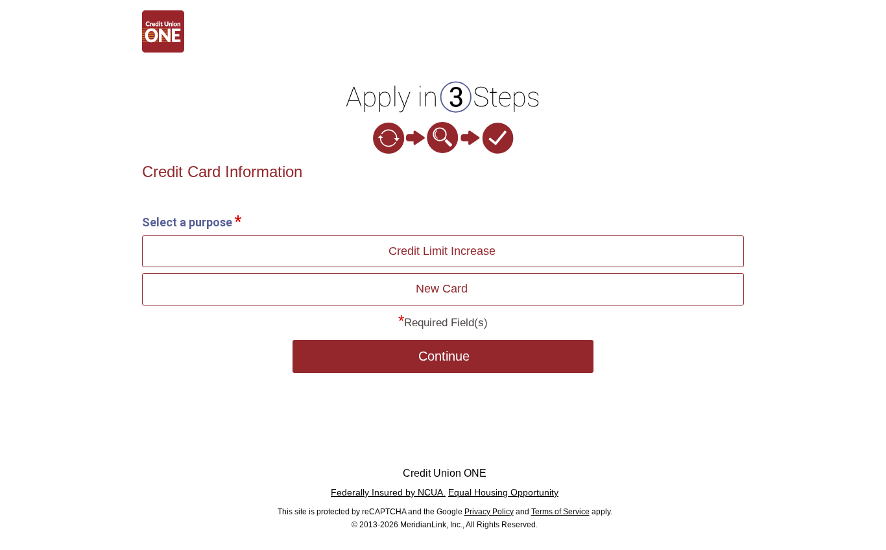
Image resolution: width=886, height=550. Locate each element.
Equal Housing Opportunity (503, 492)
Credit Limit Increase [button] (442, 251)
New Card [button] (442, 288)
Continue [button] (444, 356)
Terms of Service (560, 511)
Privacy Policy (489, 511)
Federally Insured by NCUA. (388, 492)
